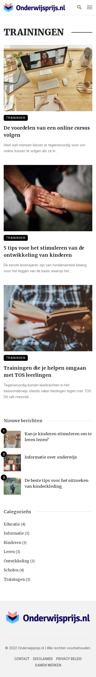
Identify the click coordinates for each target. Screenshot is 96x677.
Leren (9, 551)
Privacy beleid (69, 659)
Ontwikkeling (16, 561)
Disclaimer (43, 659)
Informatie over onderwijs (51, 457)
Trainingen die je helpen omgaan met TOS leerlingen (45, 371)
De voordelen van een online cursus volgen (47, 131)
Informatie (14, 533)
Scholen (11, 570)
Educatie (12, 524)
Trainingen (15, 118)
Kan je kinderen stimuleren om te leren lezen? (58, 436)
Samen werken (48, 665)
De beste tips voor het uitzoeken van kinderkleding (56, 483)
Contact (22, 659)
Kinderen (12, 542)
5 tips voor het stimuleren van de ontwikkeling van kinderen (44, 251)
